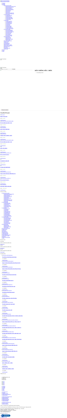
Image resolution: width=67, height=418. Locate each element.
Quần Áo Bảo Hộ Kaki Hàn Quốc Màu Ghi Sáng (11, 268)
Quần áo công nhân (7, 195)
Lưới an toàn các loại (5, 233)
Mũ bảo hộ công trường (7, 226)
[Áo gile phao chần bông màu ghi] (7, 290)
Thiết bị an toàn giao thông (6, 237)
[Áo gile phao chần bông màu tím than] (7, 255)
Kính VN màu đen (3, 116)
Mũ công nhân (6, 227)
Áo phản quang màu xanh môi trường (9, 298)
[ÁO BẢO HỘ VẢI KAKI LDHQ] (5, 355)
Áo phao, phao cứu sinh (5, 235)
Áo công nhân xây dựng (7, 206)
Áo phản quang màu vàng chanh (8, 304)
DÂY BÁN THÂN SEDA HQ (5, 186)
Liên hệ (3, 390)
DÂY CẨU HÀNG (3, 148)
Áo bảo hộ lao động (5, 202)
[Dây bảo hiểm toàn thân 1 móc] (6, 140)
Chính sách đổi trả (4, 395)
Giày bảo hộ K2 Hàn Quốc (8, 220)
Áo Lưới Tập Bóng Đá (7, 215)
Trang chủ (3, 386)
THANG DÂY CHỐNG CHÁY (6, 135)
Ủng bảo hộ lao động (7, 223)
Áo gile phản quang (7, 208)
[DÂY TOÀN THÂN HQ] (3, 127)
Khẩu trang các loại (5, 232)
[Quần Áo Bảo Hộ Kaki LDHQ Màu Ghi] (8, 343)
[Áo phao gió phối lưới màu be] (5, 278)
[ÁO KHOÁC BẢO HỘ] (0, 159)
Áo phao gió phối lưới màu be (7, 280)
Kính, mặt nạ (4, 230)
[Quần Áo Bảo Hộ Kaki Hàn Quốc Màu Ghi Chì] (7, 261)
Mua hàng (4, 120)
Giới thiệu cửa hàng (5, 393)
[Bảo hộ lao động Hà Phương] (4, 0)
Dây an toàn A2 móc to (4, 154)
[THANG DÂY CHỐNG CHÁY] (3, 133)
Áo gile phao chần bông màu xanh (8, 286)
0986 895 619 (2, 244)
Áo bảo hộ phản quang (7, 203)
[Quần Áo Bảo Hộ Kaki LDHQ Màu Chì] (7, 349)
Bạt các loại (4, 236)
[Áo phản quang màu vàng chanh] (7, 302)
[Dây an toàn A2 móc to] (5, 152)
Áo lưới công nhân (6, 213)
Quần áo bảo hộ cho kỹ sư (8, 194)
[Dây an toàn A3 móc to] (5, 178)
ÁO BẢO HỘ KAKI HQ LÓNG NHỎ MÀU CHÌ (11, 333)
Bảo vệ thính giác (4, 231)
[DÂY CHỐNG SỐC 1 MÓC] (6, 361)
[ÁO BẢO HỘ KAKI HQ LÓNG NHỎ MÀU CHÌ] (8, 331)
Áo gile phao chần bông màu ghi (8, 292)
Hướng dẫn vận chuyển (5, 399)
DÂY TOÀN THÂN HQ (4, 129)
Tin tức (3, 389)
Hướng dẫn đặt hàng (5, 398)
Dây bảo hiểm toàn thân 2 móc (6, 122)
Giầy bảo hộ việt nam (7, 222)
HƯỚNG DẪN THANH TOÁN (7, 396)
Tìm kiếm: (1, 69)
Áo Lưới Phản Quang (7, 212)
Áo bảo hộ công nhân (7, 205)
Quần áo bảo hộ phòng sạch (8, 199)
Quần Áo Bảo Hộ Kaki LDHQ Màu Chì (7, 173)
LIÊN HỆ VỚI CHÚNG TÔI (6, 402)
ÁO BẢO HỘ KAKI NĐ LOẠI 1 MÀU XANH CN (11, 327)
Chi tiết (1, 120)
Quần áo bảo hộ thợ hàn (7, 198)
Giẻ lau (3, 238)
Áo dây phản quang (7, 214)
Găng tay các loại (4, 229)
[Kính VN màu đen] (2, 114)
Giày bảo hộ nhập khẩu (7, 217)
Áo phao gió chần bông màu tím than (9, 274)
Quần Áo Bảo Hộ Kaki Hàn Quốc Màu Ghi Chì (11, 262)
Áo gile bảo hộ (6, 209)
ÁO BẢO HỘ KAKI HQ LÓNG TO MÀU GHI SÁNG (12, 315)
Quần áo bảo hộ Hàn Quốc (8, 196)
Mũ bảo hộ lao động (5, 224)
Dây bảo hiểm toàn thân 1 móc (6, 141)
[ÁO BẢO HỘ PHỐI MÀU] (0, 165)
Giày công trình (6, 221)
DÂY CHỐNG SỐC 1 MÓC (7, 362)
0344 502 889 (2, 252)
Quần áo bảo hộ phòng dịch (8, 200)
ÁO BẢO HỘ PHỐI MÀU (5, 167)
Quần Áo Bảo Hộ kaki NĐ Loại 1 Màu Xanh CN (11, 321)
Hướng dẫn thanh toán (5, 397)
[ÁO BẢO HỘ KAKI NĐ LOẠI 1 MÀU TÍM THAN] (9, 337)
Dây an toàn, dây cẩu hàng (6, 228)
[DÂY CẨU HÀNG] (1, 146)
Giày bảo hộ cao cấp (7, 219)
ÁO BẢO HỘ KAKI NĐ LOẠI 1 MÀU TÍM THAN (12, 339)
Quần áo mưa (6, 201)
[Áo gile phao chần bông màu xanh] (7, 284)
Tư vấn (3, 388)
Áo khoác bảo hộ (6, 207)
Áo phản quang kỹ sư (7, 211)
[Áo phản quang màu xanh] (5, 308)
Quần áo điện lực (6, 197)
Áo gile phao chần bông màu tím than (9, 257)
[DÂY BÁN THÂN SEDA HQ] (3, 184)
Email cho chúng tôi (5, 403)
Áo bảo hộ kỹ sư (6, 204)
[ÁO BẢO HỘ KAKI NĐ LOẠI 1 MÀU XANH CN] (9, 325)
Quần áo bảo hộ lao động (5, 193)
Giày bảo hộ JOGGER (7, 218)
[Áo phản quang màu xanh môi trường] (5, 296)
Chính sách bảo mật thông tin (6, 394)
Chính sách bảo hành (5, 400)
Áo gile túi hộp (6, 210)
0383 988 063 (2, 248)
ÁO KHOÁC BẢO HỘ (4, 160)
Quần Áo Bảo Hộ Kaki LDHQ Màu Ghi (9, 345)
